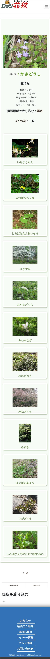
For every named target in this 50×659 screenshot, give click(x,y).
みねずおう (25, 375)
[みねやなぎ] (25, 333)
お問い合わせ (25, 648)
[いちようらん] (25, 155)
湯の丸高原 (25, 631)
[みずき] (25, 440)
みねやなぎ (25, 340)
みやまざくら (25, 304)
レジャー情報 (25, 637)
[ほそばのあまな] (25, 476)
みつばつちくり (25, 197)
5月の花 (12, 74)
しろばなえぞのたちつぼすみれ (25, 554)
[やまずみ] (25, 262)
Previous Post (13, 585)
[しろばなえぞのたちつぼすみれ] (25, 547)
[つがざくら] (25, 511)
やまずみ (25, 269)
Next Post (36, 585)
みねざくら (25, 411)
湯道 (40, 111)
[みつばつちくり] (25, 191)
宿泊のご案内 (25, 626)
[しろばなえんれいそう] (25, 227)
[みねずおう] (25, 369)
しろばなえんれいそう (25, 233)
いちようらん (25, 162)
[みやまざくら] (25, 298)
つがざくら (25, 518)
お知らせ (25, 620)
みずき (25, 447)
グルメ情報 (25, 643)
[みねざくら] (25, 405)
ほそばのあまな (25, 482)
